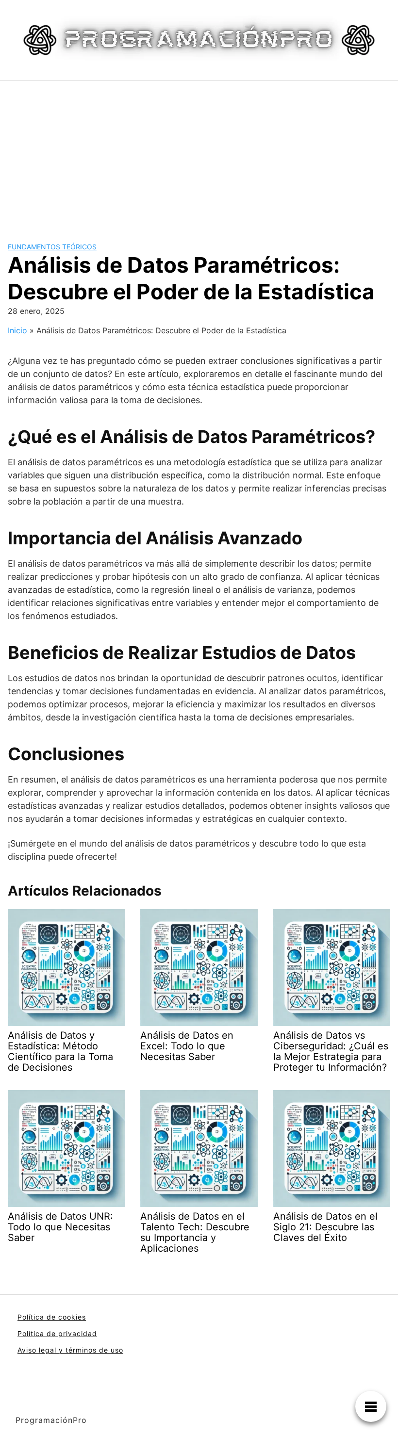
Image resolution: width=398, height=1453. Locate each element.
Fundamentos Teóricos (52, 247)
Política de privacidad (57, 1333)
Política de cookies (51, 1317)
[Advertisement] (199, 153)
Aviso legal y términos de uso (70, 1350)
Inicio (17, 330)
